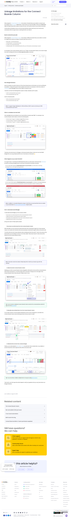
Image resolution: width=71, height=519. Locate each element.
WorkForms (27, 498)
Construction (41, 498)
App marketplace (5, 496)
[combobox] (59, 6)
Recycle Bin (14, 305)
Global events (65, 494)
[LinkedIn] (16, 512)
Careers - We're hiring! (55, 486)
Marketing (40, 484)
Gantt (15, 496)
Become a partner (54, 492)
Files (15, 490)
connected (6, 88)
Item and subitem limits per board (14, 410)
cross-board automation (20, 204)
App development (66, 500)
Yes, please (65, 513)
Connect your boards (19, 5)
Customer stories (54, 490)
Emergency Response (54, 498)
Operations (41, 496)
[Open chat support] (66, 516)
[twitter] (22, 512)
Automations (17, 488)
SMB (2, 490)
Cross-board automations (12, 413)
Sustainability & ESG (54, 494)
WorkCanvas (27, 496)
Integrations (17, 486)
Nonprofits (3, 494)
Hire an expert (65, 504)
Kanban (16, 494)
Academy (64, 492)
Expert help (15, 450)
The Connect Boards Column (12, 406)
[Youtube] (20, 512)
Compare (65, 506)
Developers (41, 490)
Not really (31, 469)
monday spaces (66, 496)
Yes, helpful (22, 469)
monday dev (27, 488)
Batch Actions (34, 377)
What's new (65, 490)
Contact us (3, 486)
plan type (14, 24)
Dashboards (17, 492)
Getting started (11, 5)
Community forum (17, 443)
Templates (3, 488)
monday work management (29, 484)
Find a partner (65, 502)
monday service (27, 490)
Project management (42, 486)
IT (39, 494)
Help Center (65, 484)
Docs (15, 484)
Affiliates (52, 496)
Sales (40, 488)
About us (52, 484)
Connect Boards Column (16, 23)
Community (65, 486)
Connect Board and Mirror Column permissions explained (19, 421)
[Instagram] (24, 512)
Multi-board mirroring (11, 417)
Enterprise (3, 492)
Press (52, 488)
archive (22, 346)
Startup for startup (66, 498)
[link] (22, 1)
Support (5, 5)
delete (18, 346)
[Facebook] (18, 512)
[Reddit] (14, 512)
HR (39, 492)
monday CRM (27, 486)
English (6, 512)
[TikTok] (26, 512)
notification (43, 161)
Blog (64, 488)
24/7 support (4, 498)
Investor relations (54, 500)
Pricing (3, 484)
